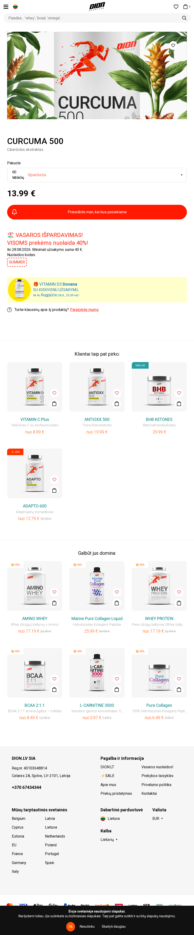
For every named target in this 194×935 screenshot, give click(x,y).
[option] (97, 75)
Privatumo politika (156, 784)
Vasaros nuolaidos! (157, 767)
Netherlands (55, 836)
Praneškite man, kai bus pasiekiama (97, 212)
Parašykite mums (84, 309)
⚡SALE (107, 775)
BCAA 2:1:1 (35, 705)
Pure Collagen (159, 705)
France (17, 854)
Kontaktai (149, 793)
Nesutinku (87, 926)
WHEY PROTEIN (159, 618)
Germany (19, 863)
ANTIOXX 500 (97, 419)
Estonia (18, 836)
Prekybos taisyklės (157, 775)
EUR (155, 818)
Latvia (50, 818)
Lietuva (51, 827)
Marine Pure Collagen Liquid (97, 618)
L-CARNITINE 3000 (97, 705)
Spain (49, 863)
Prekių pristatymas (116, 793)
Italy (15, 871)
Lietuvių (107, 839)
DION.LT (107, 767)
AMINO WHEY (34, 618)
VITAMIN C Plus (34, 419)
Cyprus (17, 827)
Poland (51, 845)
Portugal (52, 854)
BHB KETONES (159, 419)
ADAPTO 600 (35, 506)
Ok (71, 926)
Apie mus (108, 784)
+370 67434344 (26, 787)
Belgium (18, 818)
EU (14, 845)
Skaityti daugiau (114, 926)
